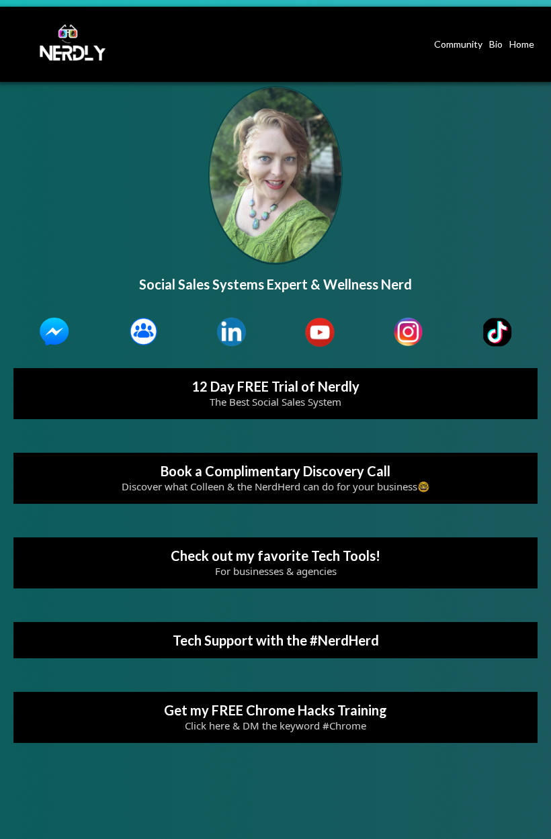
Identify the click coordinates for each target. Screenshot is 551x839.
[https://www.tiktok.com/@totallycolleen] (496, 332)
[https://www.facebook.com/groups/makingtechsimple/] (143, 332)
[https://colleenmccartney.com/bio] (72, 42)
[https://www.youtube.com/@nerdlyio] (320, 332)
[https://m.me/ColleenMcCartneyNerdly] (54, 332)
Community (458, 44)
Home (521, 44)
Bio (496, 44)
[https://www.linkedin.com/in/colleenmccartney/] (231, 332)
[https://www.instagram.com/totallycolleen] (408, 332)
